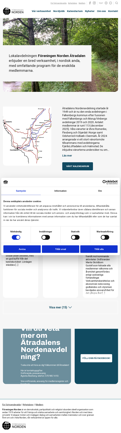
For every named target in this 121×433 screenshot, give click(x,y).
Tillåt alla (99, 249)
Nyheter (90, 11)
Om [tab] (100, 190)
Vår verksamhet (41, 11)
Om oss (101, 11)
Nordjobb (59, 11)
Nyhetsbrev (72, 3)
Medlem (82, 3)
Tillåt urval (60, 249)
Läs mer (67, 155)
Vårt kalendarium (77, 166)
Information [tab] (60, 190)
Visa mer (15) (58, 307)
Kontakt (113, 11)
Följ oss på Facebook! (96, 358)
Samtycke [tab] (21, 190)
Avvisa (22, 249)
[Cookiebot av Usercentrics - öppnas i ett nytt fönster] (105, 182)
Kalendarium (75, 11)
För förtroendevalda (59, 3)
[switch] (45, 237)
